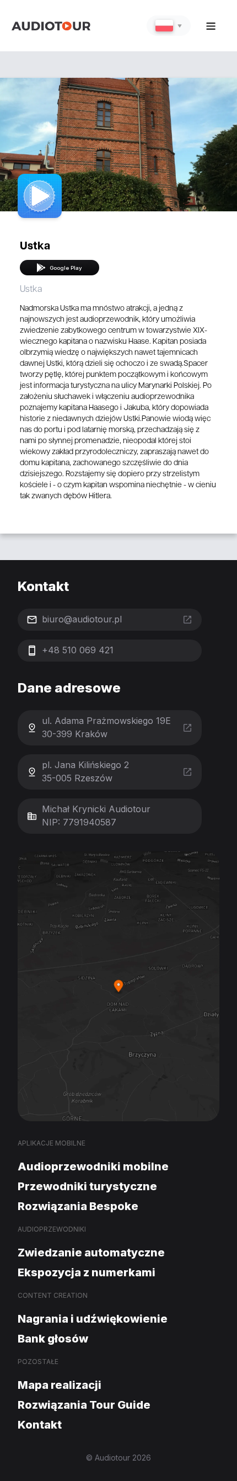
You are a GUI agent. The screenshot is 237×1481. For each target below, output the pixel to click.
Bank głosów (53, 1338)
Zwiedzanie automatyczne (91, 1252)
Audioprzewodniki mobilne (93, 1166)
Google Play (66, 268)
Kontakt (40, 1424)
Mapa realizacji (59, 1385)
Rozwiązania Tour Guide (84, 1404)
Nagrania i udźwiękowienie (93, 1318)
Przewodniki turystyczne (87, 1186)
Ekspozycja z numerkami (86, 1272)
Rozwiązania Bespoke (78, 1206)
